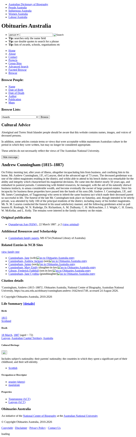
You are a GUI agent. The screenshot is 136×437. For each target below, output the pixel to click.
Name (11, 86)
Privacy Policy (37, 427)
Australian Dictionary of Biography (28, 4)
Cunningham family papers (23, 238)
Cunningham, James (19, 264)
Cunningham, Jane (18, 257)
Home (11, 50)
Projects (12, 60)
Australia (48, 338)
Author (12, 96)
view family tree (10, 251)
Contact (12, 57)
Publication (14, 99)
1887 (16, 334)
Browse (12, 72)
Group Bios (15, 63)
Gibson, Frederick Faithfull (23, 270)
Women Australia (18, 13)
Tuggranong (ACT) (19, 398)
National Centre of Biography (39, 415)
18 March (6, 334)
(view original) (71, 224)
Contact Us (54, 427)
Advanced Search (18, 66)
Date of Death (16, 92)
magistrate (14, 384)
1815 (4, 317)
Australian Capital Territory (26, 338)
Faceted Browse (17, 69)
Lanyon (5, 338)
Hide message (10, 157)
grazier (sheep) (16, 381)
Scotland (6, 320)
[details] (29, 303)
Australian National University (81, 415)
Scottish (12, 367)
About (12, 53)
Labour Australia (17, 17)
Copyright (7, 427)
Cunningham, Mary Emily (23, 267)
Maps (11, 102)
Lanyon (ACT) (17, 402)
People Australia (17, 7)
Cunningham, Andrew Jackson (25, 261)
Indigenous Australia (20, 10)
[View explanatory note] (4, 352)
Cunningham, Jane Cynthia (23, 273)
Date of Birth (15, 89)
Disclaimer (21, 427)
